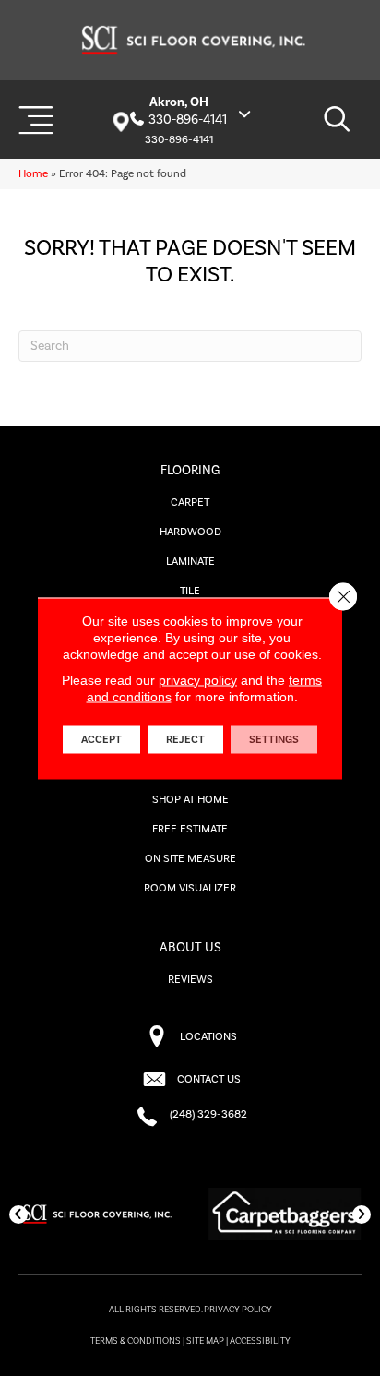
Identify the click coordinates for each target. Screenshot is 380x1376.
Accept (101, 739)
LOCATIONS (208, 1037)
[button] (18, 1214)
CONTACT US (209, 1079)
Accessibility (260, 1340)
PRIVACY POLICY (238, 1309)
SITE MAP (205, 1340)
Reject (185, 739)
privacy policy (198, 679)
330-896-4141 (187, 120)
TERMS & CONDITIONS (135, 1340)
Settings (274, 739)
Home (33, 174)
